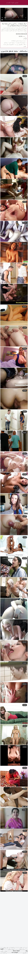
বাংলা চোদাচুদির (14, 952)
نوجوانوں (12, 42)
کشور (24, 46)
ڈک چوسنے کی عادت (9, 44)
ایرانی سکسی (23, 947)
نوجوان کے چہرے (20, 42)
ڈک (24, 44)
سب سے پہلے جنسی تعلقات (18, 40)
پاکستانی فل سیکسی (8, 947)
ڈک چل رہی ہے (18, 44)
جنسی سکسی (11, 949)
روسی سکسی (22, 949)
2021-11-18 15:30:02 (21, 34)
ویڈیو (6, 42)
